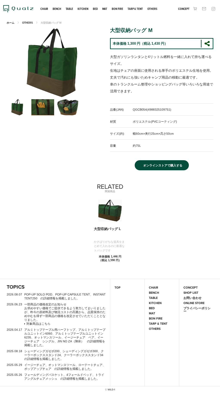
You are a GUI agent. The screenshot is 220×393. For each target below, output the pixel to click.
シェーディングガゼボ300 (80, 351)
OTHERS (152, 9)
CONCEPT (183, 9)
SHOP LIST (190, 293)
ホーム (10, 22)
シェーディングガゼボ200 (42, 351)
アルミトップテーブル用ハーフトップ (49, 329)
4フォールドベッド (79, 374)
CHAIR (44, 9)
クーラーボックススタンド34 (83, 355)
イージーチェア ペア (79, 337)
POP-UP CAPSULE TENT (72, 294)
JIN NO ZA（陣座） (70, 341)
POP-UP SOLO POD (38, 294)
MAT (104, 9)
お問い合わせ (192, 298)
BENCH (57, 9)
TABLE (69, 9)
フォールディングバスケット (43, 374)
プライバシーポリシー (197, 309)
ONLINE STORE (194, 303)
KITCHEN (83, 9)
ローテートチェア (90, 365)
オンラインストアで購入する (162, 165)
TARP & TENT (135, 9)
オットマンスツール (47, 337)
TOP (118, 287)
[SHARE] (207, 43)
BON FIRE (117, 9)
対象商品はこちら (38, 323)
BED (95, 9)
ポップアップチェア (37, 368)
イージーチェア (34, 365)
